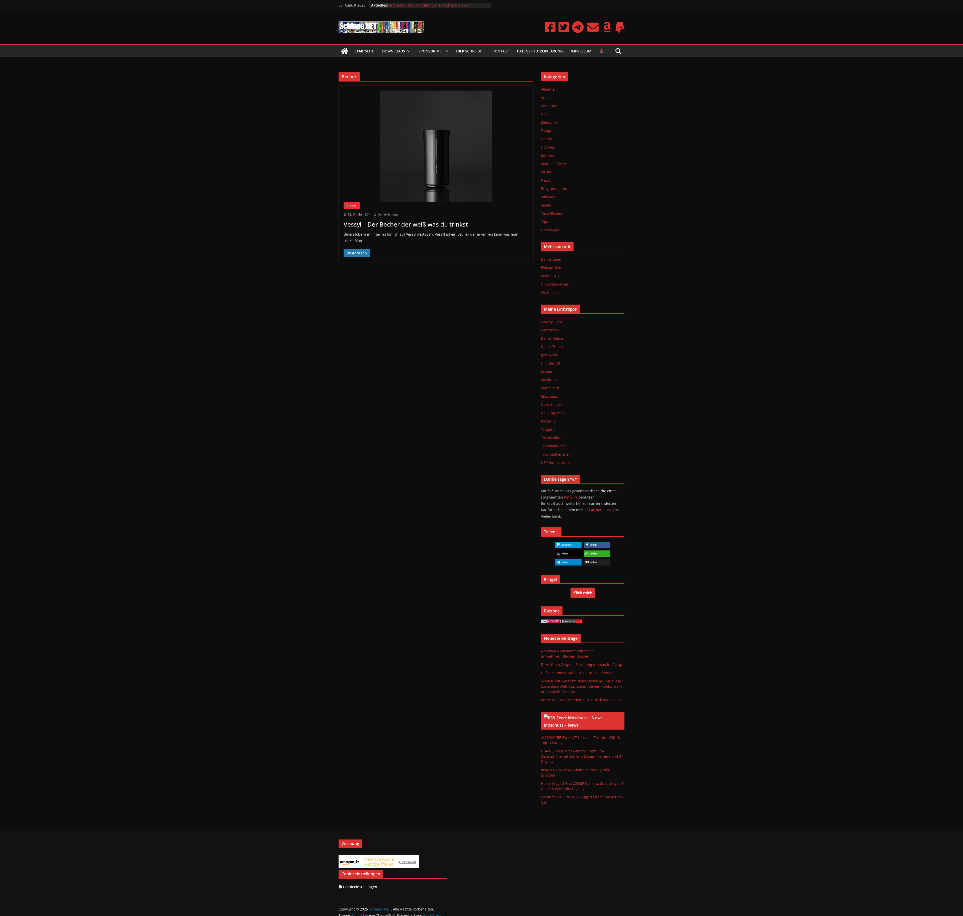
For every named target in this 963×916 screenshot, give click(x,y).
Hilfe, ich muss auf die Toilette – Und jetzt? (577, 672)
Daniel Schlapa (388, 214)
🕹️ (601, 51)
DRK (544, 114)
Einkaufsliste (551, 267)
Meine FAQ (550, 275)
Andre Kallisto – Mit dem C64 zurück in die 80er (581, 699)
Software (548, 196)
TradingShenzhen (556, 454)
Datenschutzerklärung (540, 51)
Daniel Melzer (552, 338)
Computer (549, 105)
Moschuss (549, 396)
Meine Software (554, 163)
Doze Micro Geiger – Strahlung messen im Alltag (581, 664)
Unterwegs (550, 230)
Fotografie (549, 130)
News (545, 180)
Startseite (364, 51)
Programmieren (554, 188)
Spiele (546, 205)
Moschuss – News (561, 725)
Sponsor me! (431, 51)
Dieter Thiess (552, 346)
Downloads (393, 51)
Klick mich (582, 593)
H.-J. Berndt (550, 363)
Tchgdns (548, 429)
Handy (546, 138)
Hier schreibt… (470, 51)
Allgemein (549, 89)
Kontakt (501, 51)
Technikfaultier (553, 446)
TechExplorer (552, 437)
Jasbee (546, 371)
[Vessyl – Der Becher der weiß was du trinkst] (436, 146)
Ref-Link (571, 497)
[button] (408, 51)
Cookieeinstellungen (360, 886)
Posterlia (548, 421)
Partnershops (600, 509)
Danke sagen (552, 259)
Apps (545, 97)
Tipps (545, 221)
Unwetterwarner (555, 284)
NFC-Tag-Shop (553, 412)
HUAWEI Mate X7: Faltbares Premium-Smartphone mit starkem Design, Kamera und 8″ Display (582, 756)
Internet (352, 205)
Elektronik (549, 122)
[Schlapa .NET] (345, 51)
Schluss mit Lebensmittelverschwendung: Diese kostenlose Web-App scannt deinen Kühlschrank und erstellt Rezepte (438, 8)
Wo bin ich (550, 292)
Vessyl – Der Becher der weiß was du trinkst (406, 224)
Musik (546, 172)
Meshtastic (550, 379)
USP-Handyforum (555, 462)
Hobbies (548, 147)
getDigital (549, 355)
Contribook (550, 330)
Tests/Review (552, 213)
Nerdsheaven (552, 404)
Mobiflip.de (550, 388)
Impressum (581, 51)
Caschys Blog (552, 321)
